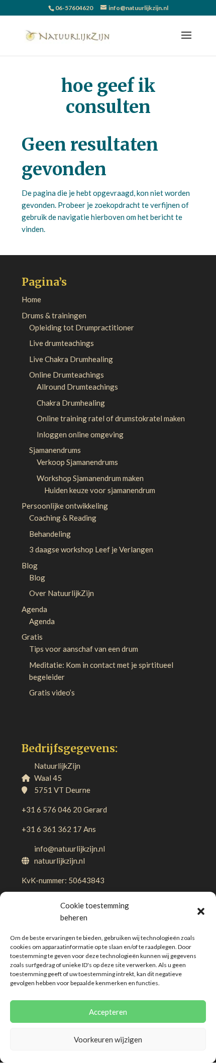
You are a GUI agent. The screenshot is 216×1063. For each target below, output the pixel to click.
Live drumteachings (61, 342)
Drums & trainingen (54, 315)
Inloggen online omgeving (80, 434)
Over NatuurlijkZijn (61, 593)
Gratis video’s (52, 692)
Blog (30, 565)
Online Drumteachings (66, 374)
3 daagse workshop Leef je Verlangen (91, 549)
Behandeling (50, 533)
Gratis (32, 636)
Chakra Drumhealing (71, 402)
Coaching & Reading (62, 517)
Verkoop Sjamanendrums (77, 461)
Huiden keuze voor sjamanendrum (99, 490)
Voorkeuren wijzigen (108, 1039)
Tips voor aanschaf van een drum (83, 648)
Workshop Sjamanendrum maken (90, 478)
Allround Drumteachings (77, 386)
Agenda (34, 609)
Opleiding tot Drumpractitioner (81, 327)
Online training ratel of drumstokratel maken (111, 418)
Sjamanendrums (55, 449)
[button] (201, 911)
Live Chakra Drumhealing (71, 359)
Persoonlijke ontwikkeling (65, 505)
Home (31, 299)
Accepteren (108, 1011)
